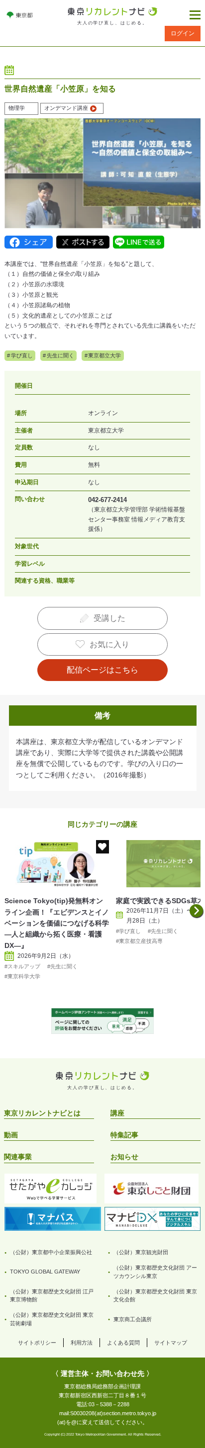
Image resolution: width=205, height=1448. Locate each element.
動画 (11, 1135)
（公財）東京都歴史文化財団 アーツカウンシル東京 (155, 1272)
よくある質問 (123, 1343)
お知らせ (124, 1157)
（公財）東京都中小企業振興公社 (51, 1252)
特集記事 (124, 1135)
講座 (117, 1113)
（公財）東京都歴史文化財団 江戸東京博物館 (52, 1295)
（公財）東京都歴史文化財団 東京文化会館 (155, 1295)
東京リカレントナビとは (42, 1113)
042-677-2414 (107, 500)
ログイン (183, 33)
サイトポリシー (37, 1343)
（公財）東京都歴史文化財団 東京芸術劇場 (52, 1319)
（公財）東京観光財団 (140, 1252)
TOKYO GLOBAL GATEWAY (45, 1272)
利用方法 (82, 1343)
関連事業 (18, 1157)
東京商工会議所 (132, 1319)
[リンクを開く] (19, 15)
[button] (196, 910)
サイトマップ (170, 1343)
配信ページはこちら (102, 670)
